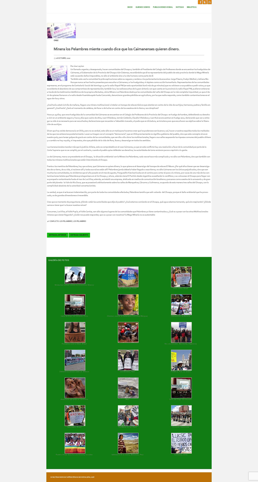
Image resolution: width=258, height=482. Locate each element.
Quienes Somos (143, 7)
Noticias (180, 7)
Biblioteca (192, 7)
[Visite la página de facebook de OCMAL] (200, 2)
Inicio (130, 7)
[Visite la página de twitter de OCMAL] (205, 2)
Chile (56, 40)
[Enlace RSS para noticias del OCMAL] (209, 2)
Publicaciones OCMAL (163, 7)
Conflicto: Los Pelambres (60, 221)
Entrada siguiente (79, 235)
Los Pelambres (79, 221)
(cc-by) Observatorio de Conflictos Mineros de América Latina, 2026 (72, 477)
